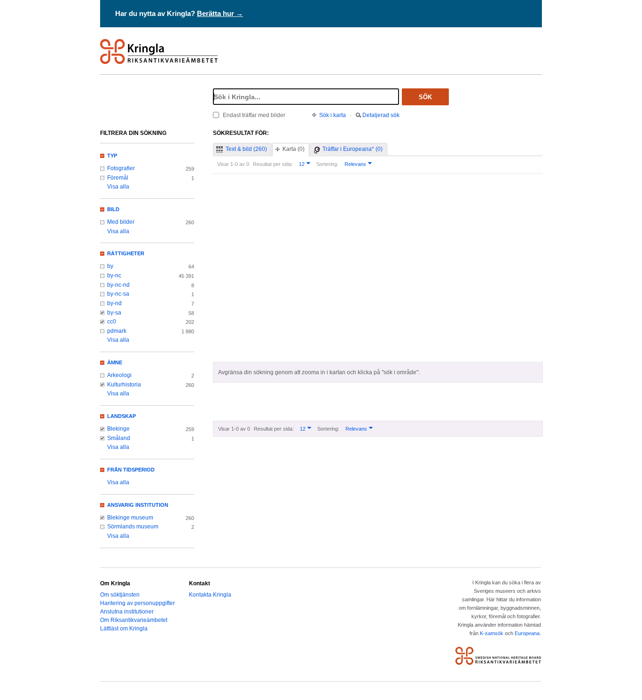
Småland (118, 438)
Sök (425, 97)
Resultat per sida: (273, 164)
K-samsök (491, 633)
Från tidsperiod (131, 469)
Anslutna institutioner (127, 611)
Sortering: (327, 164)
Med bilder (120, 222)
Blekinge (118, 428)
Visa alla (118, 186)
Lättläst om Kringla (124, 628)
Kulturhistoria (124, 384)
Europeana (527, 633)
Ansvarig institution (137, 505)
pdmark (116, 331)
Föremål (117, 177)
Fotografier (121, 168)
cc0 (111, 321)
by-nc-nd (118, 285)
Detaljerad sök (380, 115)
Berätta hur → (220, 13)
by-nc (114, 275)
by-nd (114, 303)
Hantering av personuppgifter (137, 603)
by (110, 266)
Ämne (114, 362)
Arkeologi (119, 375)
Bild (113, 209)
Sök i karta (332, 115)
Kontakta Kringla (210, 594)
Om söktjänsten (120, 594)
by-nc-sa (118, 294)
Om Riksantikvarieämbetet (133, 620)
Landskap (121, 416)
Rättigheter (125, 253)
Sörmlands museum (132, 526)
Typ (112, 155)
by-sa (114, 312)
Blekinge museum (130, 517)
